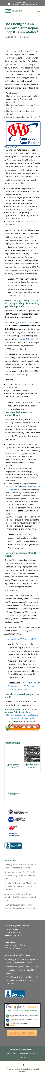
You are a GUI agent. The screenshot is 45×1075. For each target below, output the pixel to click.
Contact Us (21, 1057)
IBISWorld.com (26, 322)
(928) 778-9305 (17, 935)
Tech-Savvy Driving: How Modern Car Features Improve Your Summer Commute (20, 886)
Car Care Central (22, 37)
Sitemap (22, 1072)
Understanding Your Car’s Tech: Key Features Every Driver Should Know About (20, 875)
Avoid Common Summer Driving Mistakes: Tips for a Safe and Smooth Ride (20, 897)
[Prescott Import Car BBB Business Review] (14, 997)
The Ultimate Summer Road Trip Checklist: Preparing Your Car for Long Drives (21, 908)
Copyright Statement (28, 1053)
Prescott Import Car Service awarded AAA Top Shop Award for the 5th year (24, 686)
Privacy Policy (11, 1053)
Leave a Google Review (22, 1033)
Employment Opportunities (21, 1049)
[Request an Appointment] (22, 731)
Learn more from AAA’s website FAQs (20, 639)
